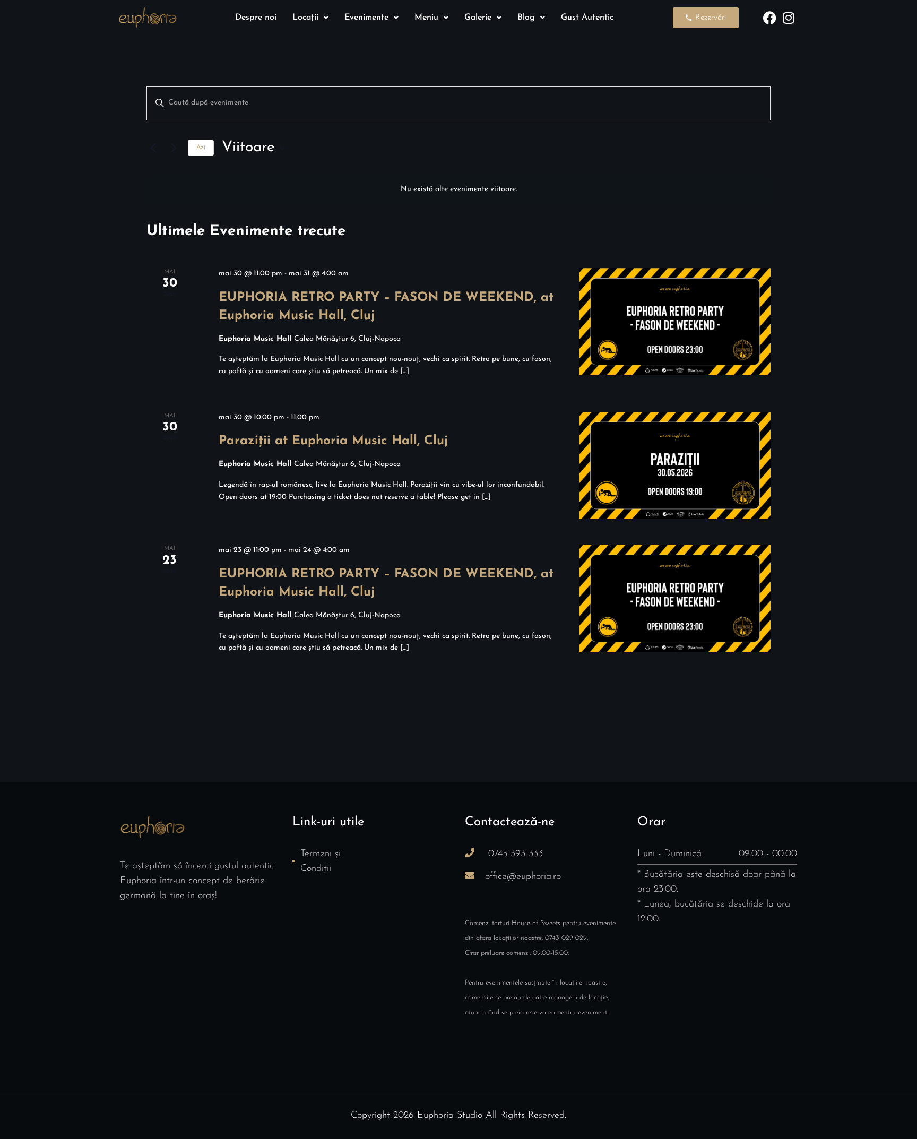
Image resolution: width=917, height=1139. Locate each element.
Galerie (477, 17)
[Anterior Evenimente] (152, 148)
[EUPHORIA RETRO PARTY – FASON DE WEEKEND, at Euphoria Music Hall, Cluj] (675, 322)
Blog (526, 17)
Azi (200, 147)
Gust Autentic (587, 17)
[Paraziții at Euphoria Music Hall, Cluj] (675, 465)
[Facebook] (769, 17)
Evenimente (366, 17)
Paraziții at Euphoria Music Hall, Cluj (333, 441)
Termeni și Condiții (320, 861)
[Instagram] (788, 17)
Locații (305, 17)
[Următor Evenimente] (173, 148)
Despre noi (255, 17)
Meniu (426, 17)
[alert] (458, 189)
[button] (310, 17)
